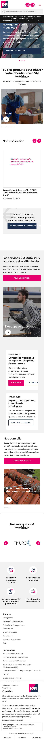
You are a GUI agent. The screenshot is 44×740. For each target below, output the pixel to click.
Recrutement (8, 636)
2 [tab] (21, 60)
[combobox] (22, 11)
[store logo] (4, 4)
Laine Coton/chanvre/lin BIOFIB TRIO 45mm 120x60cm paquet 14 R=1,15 (20, 192)
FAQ (4, 643)
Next (39, 141)
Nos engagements (10, 632)
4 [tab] (24, 60)
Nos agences (8, 618)
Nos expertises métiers (12, 639)
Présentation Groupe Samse (14, 625)
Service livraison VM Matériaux (14, 661)
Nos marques (8, 628)
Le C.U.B (6, 674)
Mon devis (27, 5)
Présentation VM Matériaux (13, 621)
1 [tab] (19, 60)
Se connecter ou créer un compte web (23, 226)
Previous (34, 141)
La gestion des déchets (12, 678)
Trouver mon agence (15, 51)
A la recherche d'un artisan (13, 653)
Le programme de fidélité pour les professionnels (22, 671)
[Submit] (3, 11)
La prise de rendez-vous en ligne (15, 657)
